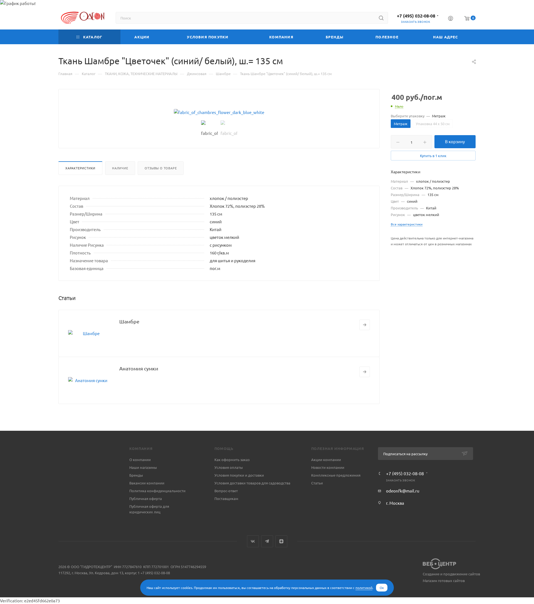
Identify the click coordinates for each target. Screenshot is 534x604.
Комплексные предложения (335, 475)
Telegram (267, 541)
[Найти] (381, 18)
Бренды (136, 475)
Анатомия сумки (138, 368)
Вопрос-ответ (226, 490)
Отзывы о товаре (161, 168)
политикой (363, 587)
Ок (382, 587)
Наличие (120, 168)
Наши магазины (143, 467)
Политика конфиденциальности (157, 490)
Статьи (317, 483)
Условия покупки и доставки (239, 475)
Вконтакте (253, 541)
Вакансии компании (146, 483)
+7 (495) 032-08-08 (416, 16)
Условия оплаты (228, 467)
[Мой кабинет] (450, 19)
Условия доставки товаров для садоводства (252, 483)
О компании (140, 459)
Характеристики (80, 168)
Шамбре (129, 321)
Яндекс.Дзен (281, 541)
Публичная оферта (145, 498)
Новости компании (327, 467)
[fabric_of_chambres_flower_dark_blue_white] (219, 112)
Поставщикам (226, 498)
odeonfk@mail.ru (402, 490)
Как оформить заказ (231, 459)
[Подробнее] (364, 325)
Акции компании (326, 459)
